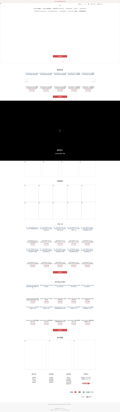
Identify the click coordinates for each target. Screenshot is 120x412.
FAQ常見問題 (68, 382)
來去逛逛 (56, 56)
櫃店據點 (34, 382)
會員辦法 (51, 377)
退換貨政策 (51, 382)
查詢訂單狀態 (68, 380)
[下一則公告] (95, 1)
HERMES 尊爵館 (37, 8)
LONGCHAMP (69, 8)
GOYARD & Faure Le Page (40, 11)
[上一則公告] (25, 1)
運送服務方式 (68, 383)
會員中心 (68, 377)
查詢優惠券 (68, 379)
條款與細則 (51, 379)
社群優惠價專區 (82, 11)
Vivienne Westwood (52, 11)
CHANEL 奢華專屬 (47, 8)
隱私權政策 (51, 380)
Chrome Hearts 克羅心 (72, 11)
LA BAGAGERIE (62, 11)
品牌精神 (34, 377)
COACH (75, 8)
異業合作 (34, 379)
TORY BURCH (83, 8)
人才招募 (34, 380)
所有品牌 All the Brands (58, 8)
